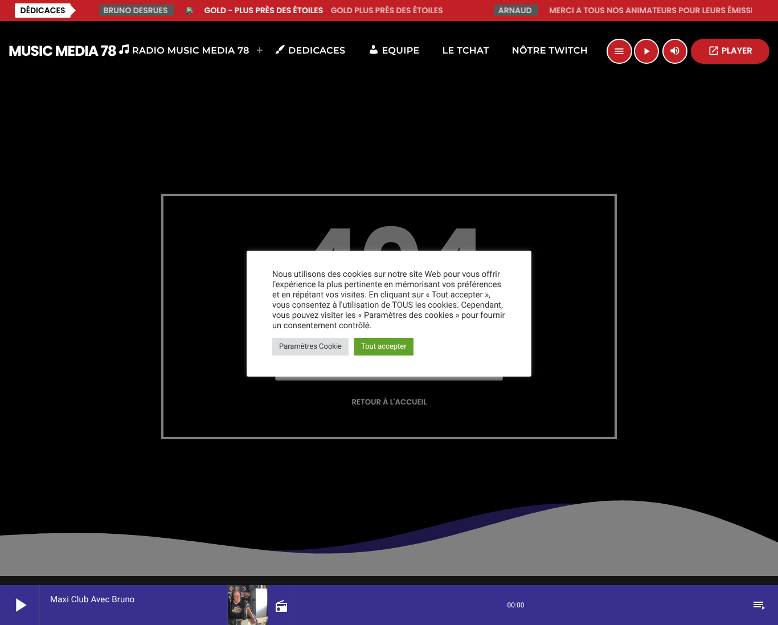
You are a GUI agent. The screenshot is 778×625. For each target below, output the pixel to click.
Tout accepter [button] (384, 346)
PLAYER (730, 51)
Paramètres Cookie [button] (310, 346)
